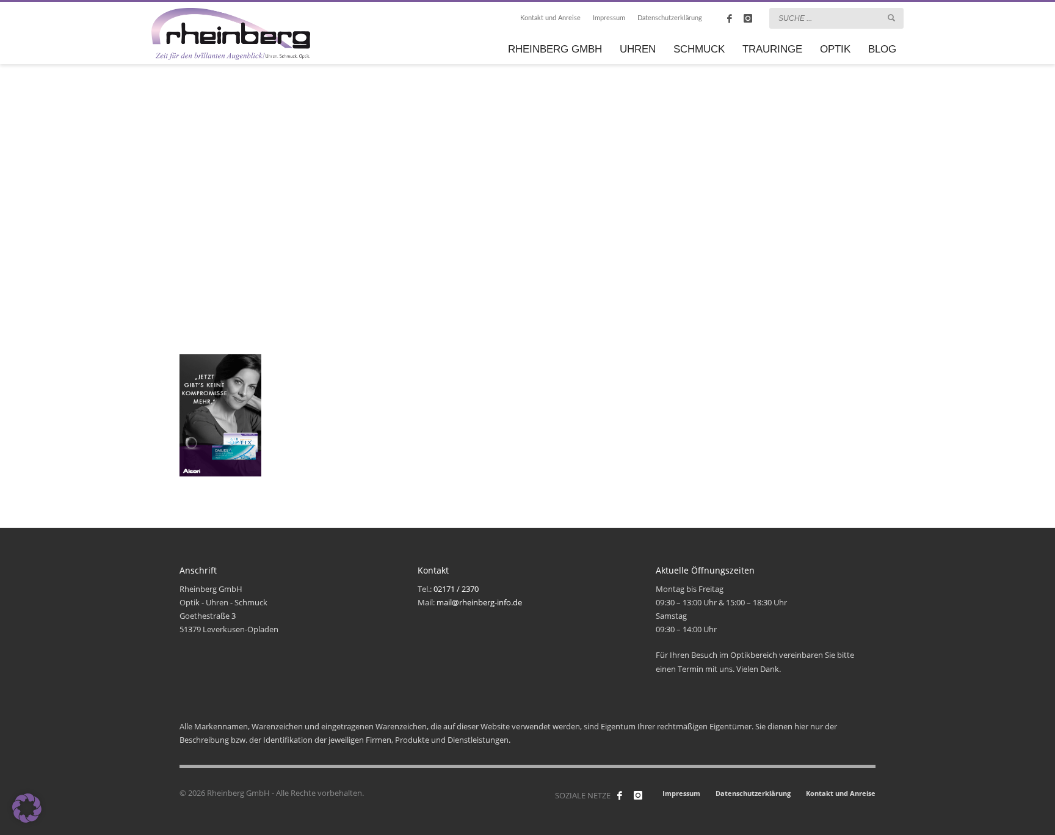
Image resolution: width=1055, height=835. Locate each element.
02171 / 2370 (456, 588)
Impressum (609, 18)
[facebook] (729, 18)
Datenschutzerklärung (669, 18)
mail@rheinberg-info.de (479, 602)
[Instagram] (748, 18)
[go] (891, 17)
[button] (27, 808)
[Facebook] (620, 795)
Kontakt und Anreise (550, 18)
